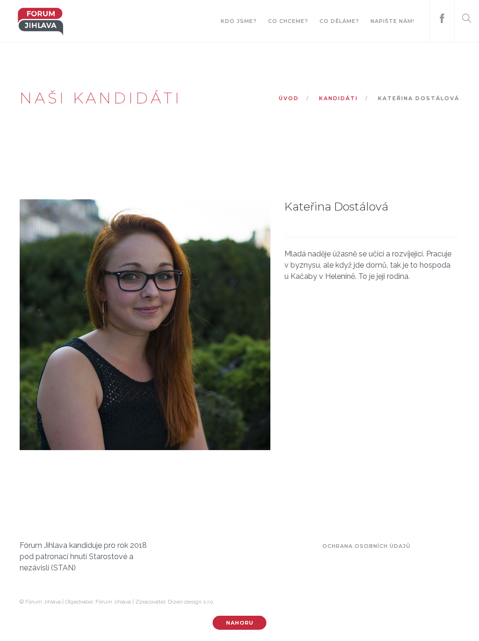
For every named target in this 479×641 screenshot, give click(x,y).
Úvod (289, 98)
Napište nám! (392, 21)
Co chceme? (288, 21)
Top (457, 619)
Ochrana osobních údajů (366, 546)
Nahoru (240, 622)
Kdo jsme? (239, 21)
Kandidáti (338, 98)
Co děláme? (339, 21)
